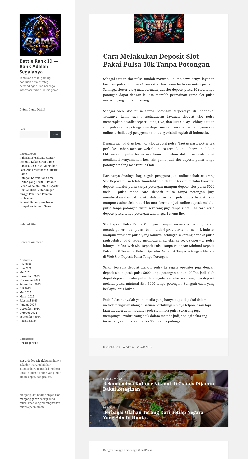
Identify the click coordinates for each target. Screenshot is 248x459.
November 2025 (30, 280)
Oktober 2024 (28, 312)
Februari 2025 (29, 300)
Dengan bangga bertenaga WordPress (127, 450)
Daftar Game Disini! (32, 109)
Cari (22, 129)
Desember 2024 (30, 308)
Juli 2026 (25, 264)
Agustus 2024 (28, 321)
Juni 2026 (26, 268)
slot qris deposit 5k (32, 360)
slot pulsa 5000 (202, 186)
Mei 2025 (25, 292)
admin (130, 347)
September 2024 (30, 317)
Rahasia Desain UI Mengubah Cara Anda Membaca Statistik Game (39, 170)
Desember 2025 (30, 276)
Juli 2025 (25, 288)
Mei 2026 (25, 272)
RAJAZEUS (146, 347)
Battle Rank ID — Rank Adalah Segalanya (39, 66)
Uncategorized (29, 343)
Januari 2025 (28, 304)
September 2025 (30, 284)
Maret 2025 (27, 296)
